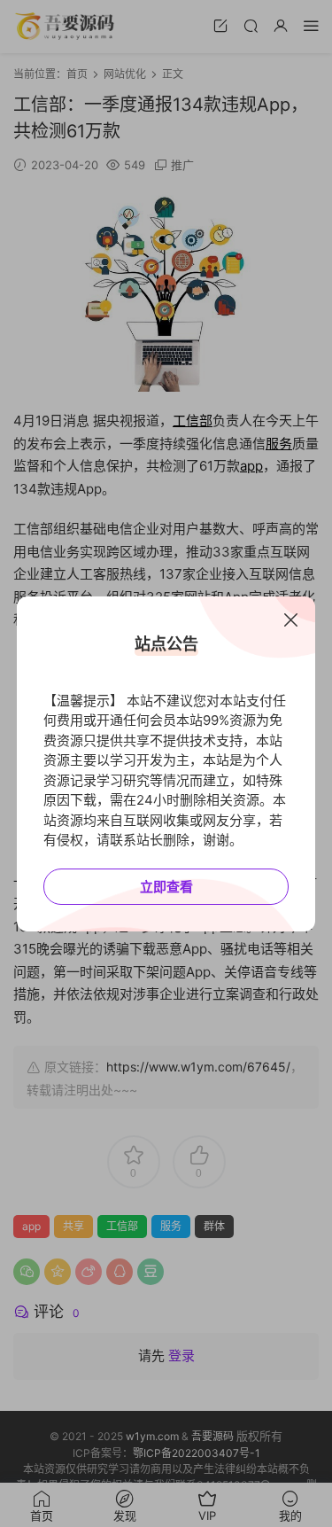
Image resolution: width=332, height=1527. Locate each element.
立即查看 (166, 886)
